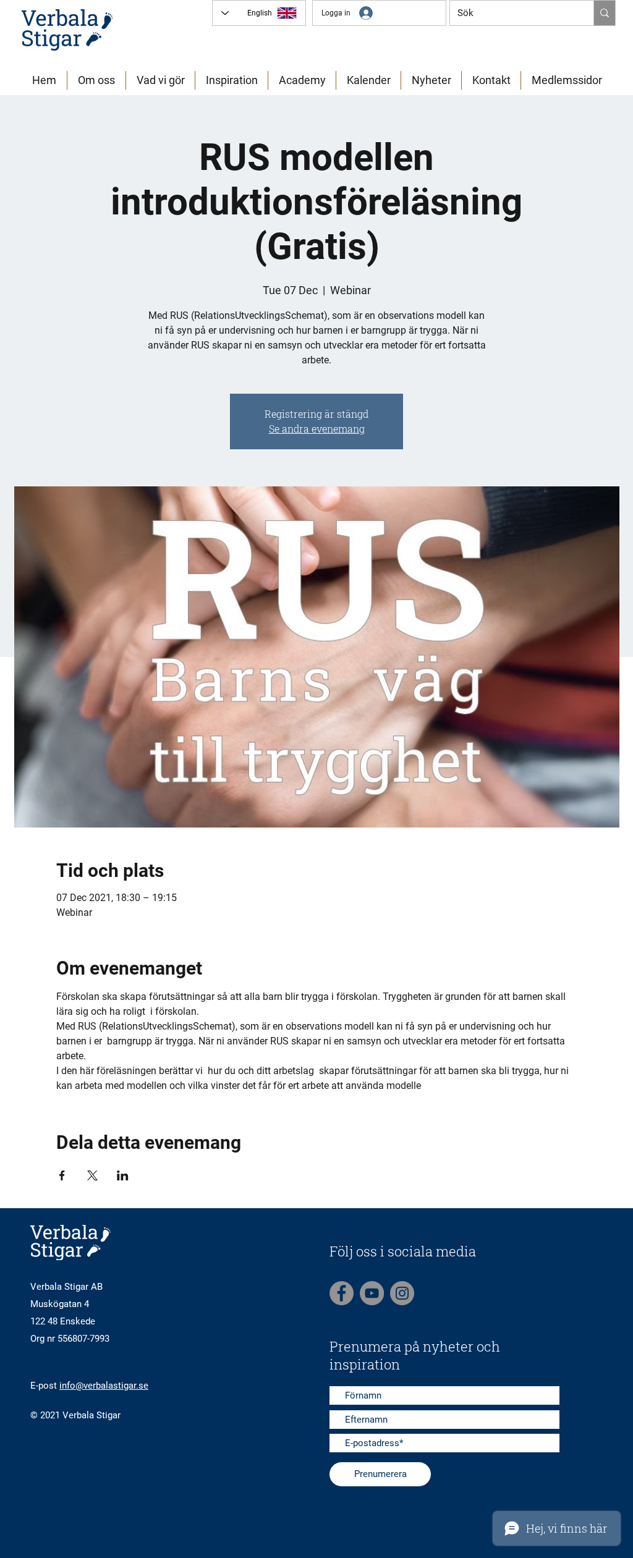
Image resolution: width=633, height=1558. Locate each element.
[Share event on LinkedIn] (123, 1175)
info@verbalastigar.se (103, 1385)
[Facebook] (341, 1293)
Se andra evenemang (317, 428)
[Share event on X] (92, 1175)
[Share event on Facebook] (62, 1175)
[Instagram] (402, 1293)
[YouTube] (372, 1293)
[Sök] (604, 13)
